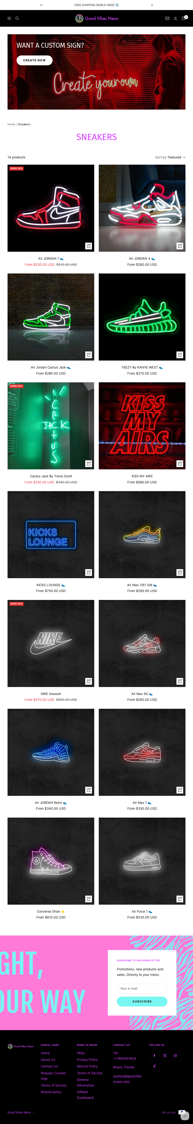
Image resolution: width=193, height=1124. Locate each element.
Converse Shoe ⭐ (51, 911)
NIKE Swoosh (51, 694)
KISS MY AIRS (142, 476)
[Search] (17, 18)
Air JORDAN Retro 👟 (51, 803)
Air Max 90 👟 (142, 694)
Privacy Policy (87, 1060)
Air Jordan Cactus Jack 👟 (51, 367)
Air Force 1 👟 (142, 911)
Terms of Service (53, 1085)
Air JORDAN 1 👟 (51, 258)
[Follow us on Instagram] (175, 1055)
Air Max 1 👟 (142, 803)
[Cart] (183, 18)
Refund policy (51, 1092)
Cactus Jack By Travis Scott (51, 476)
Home (11, 124)
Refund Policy (87, 1066)
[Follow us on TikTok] (154, 1066)
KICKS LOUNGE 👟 (51, 585)
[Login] (175, 18)
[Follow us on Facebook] (154, 1055)
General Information (85, 1082)
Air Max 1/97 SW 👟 (142, 585)
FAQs (81, 1053)
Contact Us (49, 1066)
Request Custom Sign (53, 1075)
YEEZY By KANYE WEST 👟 (142, 367)
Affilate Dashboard (85, 1094)
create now (34, 60)
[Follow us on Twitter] (165, 1055)
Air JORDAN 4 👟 (142, 258)
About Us (48, 1060)
